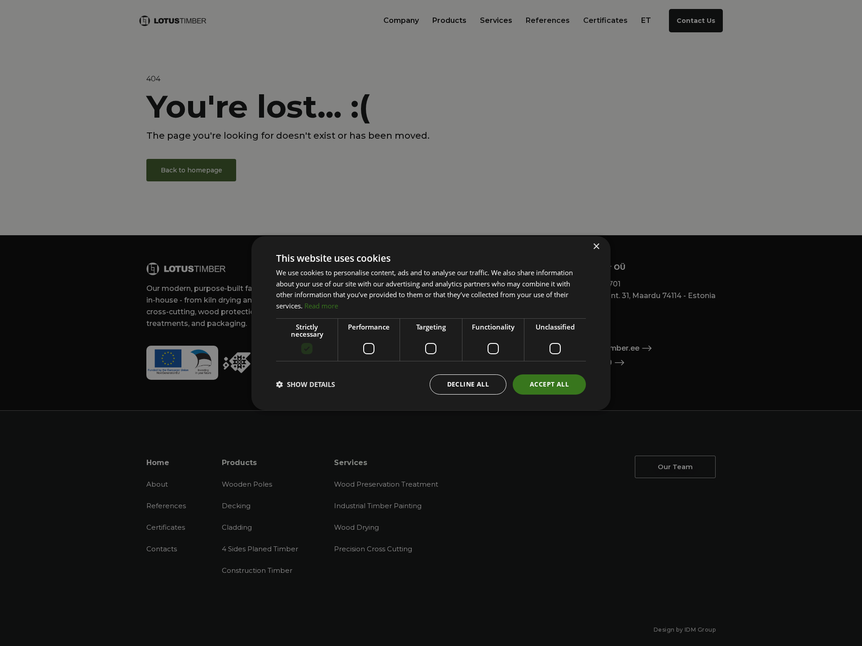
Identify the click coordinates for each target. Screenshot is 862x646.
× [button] (596, 246)
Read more (321, 305)
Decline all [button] (468, 384)
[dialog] (431, 323)
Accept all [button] (549, 384)
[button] (305, 384)
